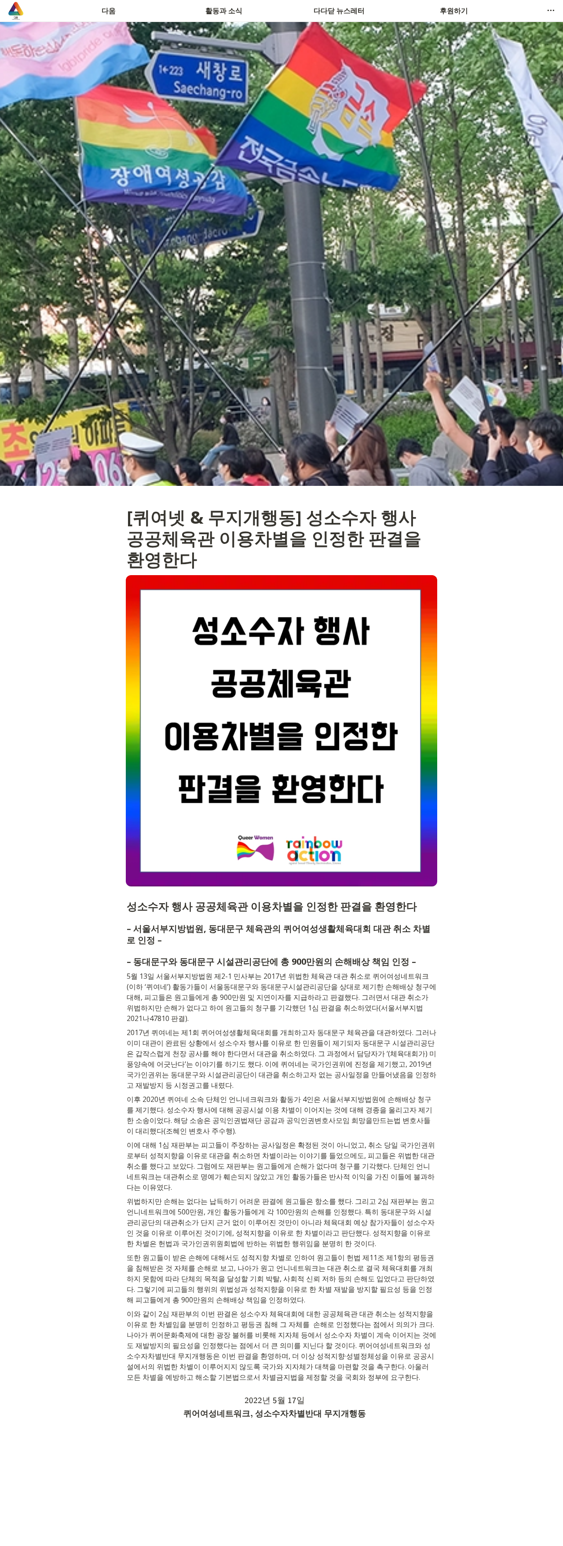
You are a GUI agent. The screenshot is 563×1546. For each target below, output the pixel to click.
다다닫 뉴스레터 (339, 10)
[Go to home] (15, 10)
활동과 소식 (223, 10)
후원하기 (454, 10)
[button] (551, 10)
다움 (109, 10)
